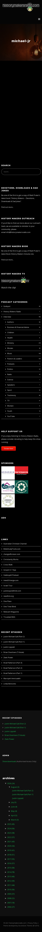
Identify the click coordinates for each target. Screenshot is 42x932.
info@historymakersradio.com (18, 232)
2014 (11, 872)
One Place (7, 601)
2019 (11, 850)
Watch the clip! (8, 287)
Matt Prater (24, 80)
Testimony (11, 395)
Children (10, 332)
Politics (10, 369)
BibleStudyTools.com (11, 549)
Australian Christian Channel (15, 544)
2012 (11, 881)
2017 (11, 859)
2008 (11, 898)
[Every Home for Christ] (21, 486)
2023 (11, 833)
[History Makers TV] (15, 280)
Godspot (6, 306)
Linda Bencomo (9, 684)
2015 (11, 868)
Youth (9, 411)
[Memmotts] (21, 473)
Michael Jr (12, 75)
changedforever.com (11, 554)
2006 (11, 907)
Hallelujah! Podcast (11, 575)
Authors (10, 322)
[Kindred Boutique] (8, 500)
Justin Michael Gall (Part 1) (14, 642)
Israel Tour (7, 585)
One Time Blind (9, 606)
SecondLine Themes (25, 926)
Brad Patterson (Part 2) (12, 668)
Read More (9, 129)
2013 (11, 876)
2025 (11, 824)
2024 (11, 828)
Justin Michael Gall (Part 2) (14, 636)
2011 (11, 885)
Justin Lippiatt (9, 647)
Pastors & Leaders (14, 359)
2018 (11, 855)
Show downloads (9, 761)
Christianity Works (10, 559)
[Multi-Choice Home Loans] (8, 486)
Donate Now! (8, 448)
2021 (11, 841)
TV (8, 400)
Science (10, 379)
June (14, 807)
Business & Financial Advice (18, 327)
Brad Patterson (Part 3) (12, 663)
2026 (11, 783)
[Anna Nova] (8, 473)
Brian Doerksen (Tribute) (13, 652)
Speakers (11, 385)
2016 (11, 863)
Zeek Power (8, 657)
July (13, 802)
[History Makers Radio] (21, 7)
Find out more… (7, 207)
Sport (9, 390)
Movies (10, 348)
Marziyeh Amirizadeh (11, 678)
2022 (11, 837)
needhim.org (8, 596)
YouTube (11, 416)
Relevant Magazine (11, 612)
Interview (7, 317)
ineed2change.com (10, 580)
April (14, 815)
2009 (11, 894)
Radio (9, 374)
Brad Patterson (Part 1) (12, 673)
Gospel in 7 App (9, 570)
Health (10, 338)
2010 (11, 889)
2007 (11, 903)
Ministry (10, 343)
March (15, 820)
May (14, 811)
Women (10, 406)
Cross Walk (7, 564)
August (15, 787)
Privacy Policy (32, 923)
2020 (11, 846)
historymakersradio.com (17, 923)
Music (9, 353)
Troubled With (9, 617)
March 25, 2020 (10, 80)
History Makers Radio (12, 311)
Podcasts (10, 364)
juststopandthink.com (12, 591)
